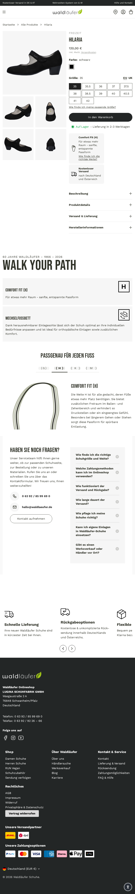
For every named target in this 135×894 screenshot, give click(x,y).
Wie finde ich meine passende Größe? (92, 107)
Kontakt (103, 758)
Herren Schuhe (15, 763)
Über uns (58, 758)
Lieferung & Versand (111, 763)
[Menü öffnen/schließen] (4, 11)
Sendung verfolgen (18, 777)
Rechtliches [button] (14, 786)
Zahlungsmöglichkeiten (114, 773)
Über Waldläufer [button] (64, 752)
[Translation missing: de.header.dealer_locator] (115, 11)
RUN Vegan (12, 768)
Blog (55, 773)
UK (130, 78)
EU (125, 78)
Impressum (13, 797)
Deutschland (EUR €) (22, 868)
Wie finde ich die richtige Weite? (89, 158)
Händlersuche (61, 763)
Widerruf (11, 802)
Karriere (57, 777)
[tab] (44, 369)
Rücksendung (107, 768)
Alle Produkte (29, 24)
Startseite (9, 24)
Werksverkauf (61, 768)
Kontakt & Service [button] (112, 752)
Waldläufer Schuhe (26, 877)
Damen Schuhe (15, 758)
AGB (8, 793)
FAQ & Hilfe (105, 777)
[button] (128, 887)
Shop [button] (9, 752)
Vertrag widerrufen (22, 813)
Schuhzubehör (15, 773)
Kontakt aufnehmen (31, 518)
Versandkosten (88, 52)
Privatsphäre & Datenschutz (24, 807)
